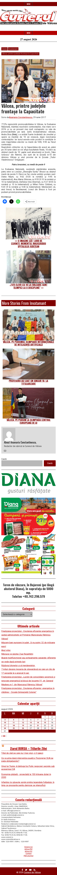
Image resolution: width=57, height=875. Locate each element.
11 (14, 723)
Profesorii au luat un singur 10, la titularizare (28, 382)
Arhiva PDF (29, 849)
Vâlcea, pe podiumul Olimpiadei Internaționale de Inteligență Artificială (28, 343)
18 (14, 725)
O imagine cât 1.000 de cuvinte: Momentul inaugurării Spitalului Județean (28, 243)
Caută (4, 459)
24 (5, 728)
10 (5, 723)
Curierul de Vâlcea (32, 872)
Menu (28, 4)
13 (31, 723)
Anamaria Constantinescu (20, 117)
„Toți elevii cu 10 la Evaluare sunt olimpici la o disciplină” (28, 286)
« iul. (3, 736)
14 (38, 723)
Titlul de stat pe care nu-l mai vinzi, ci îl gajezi (22, 753)
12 (23, 723)
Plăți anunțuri (28, 856)
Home (4, 49)
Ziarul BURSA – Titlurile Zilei (28, 748)
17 (5, 725)
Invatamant (13, 49)
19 (23, 725)
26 (23, 728)
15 (45, 723)
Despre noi (28, 847)
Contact (29, 853)
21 (38, 725)
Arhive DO (28, 851)
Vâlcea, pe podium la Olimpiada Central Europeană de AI (29, 421)
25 (14, 728)
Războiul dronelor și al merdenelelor (18, 665)
